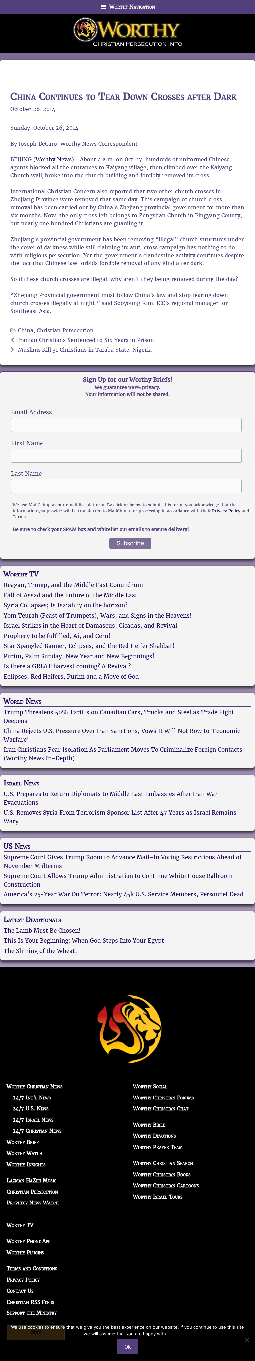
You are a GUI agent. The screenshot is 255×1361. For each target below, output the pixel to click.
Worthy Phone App (28, 1241)
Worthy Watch (24, 1153)
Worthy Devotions (154, 1136)
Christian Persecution (65, 330)
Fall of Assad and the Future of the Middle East (70, 595)
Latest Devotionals (32, 919)
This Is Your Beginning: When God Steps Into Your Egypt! (85, 940)
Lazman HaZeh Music (31, 1180)
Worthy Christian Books (162, 1174)
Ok (127, 1346)
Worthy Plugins (25, 1252)
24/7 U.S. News (31, 1108)
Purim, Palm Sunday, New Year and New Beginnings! (79, 656)
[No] (246, 1340)
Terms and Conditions (32, 1268)
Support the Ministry (32, 1313)
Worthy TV (21, 574)
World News (22, 701)
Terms (19, 516)
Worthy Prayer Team (158, 1147)
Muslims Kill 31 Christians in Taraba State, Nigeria (85, 349)
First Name (27, 443)
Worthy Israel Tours (158, 1197)
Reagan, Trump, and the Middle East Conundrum (73, 585)
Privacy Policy (226, 510)
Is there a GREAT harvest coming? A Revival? (67, 666)
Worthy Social (150, 1086)
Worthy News (54, 159)
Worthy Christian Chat (161, 1108)
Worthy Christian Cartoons (166, 1185)
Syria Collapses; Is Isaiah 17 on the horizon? (66, 605)
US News (17, 846)
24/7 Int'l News (32, 1098)
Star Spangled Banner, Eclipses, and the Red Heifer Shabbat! (89, 646)
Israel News (21, 783)
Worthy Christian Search (163, 1163)
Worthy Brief (23, 1142)
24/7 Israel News (33, 1120)
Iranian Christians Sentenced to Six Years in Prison (86, 340)
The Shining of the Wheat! (40, 951)
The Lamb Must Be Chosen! (42, 930)
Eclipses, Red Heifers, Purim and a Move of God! (72, 676)
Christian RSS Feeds (30, 1302)
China (25, 330)
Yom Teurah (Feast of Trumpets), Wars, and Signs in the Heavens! (98, 615)
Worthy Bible (149, 1125)
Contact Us (20, 1291)
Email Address (31, 412)
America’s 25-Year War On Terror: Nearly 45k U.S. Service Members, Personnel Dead (124, 894)
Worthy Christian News (35, 1086)
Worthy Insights (26, 1164)
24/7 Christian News (37, 1131)
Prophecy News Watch (33, 1203)
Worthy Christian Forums (163, 1098)
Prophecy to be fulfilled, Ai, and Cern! (57, 636)
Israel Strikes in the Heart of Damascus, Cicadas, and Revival (90, 625)
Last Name (26, 473)
